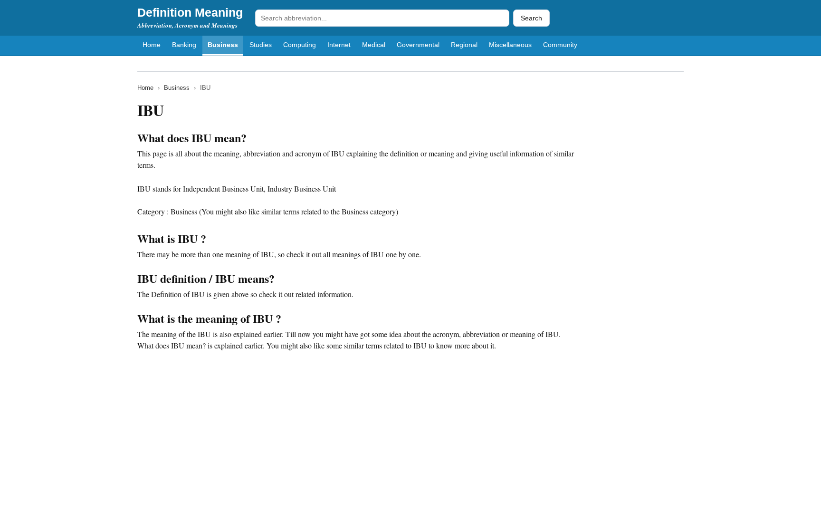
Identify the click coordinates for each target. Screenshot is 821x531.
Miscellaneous (510, 44)
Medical (373, 44)
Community (560, 44)
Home (152, 44)
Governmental (418, 44)
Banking (184, 44)
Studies (260, 44)
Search (531, 18)
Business (223, 44)
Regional (464, 44)
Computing (299, 44)
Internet (339, 44)
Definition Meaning (190, 12)
